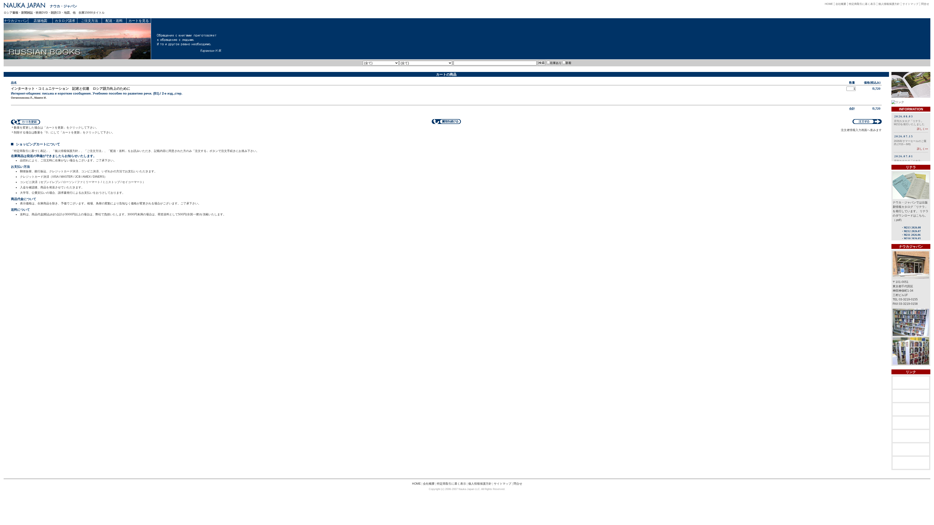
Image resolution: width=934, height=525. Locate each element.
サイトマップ (910, 3)
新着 (568, 63)
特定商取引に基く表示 (862, 3)
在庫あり (556, 63)
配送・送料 (114, 21)
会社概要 (840, 3)
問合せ (925, 3)
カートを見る (138, 21)
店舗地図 (40, 21)
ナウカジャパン (16, 21)
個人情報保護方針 (889, 3)
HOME (829, 3)
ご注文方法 (89, 21)
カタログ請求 (65, 21)
